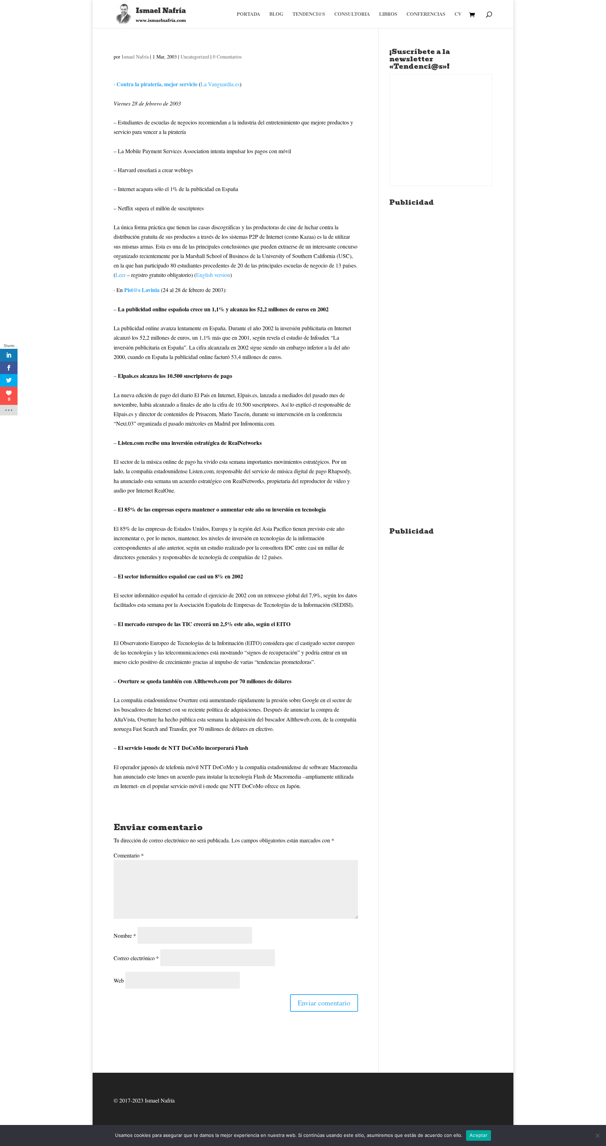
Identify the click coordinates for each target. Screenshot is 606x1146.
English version (213, 274)
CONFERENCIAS (425, 15)
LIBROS (388, 15)
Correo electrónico (136, 958)
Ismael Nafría (135, 56)
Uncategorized (195, 56)
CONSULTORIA (352, 15)
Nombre (125, 935)
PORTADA (248, 15)
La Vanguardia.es (220, 84)
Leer (120, 274)
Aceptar (478, 1135)
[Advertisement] (440, 315)
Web (119, 980)
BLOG (276, 15)
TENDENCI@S (308, 15)
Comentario (129, 855)
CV (458, 15)
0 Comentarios (227, 56)
